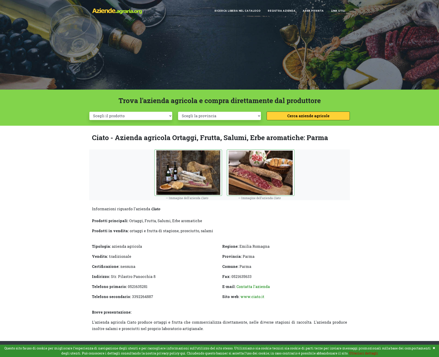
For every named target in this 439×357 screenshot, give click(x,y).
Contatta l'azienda (253, 286)
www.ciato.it (252, 296)
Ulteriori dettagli (363, 353)
